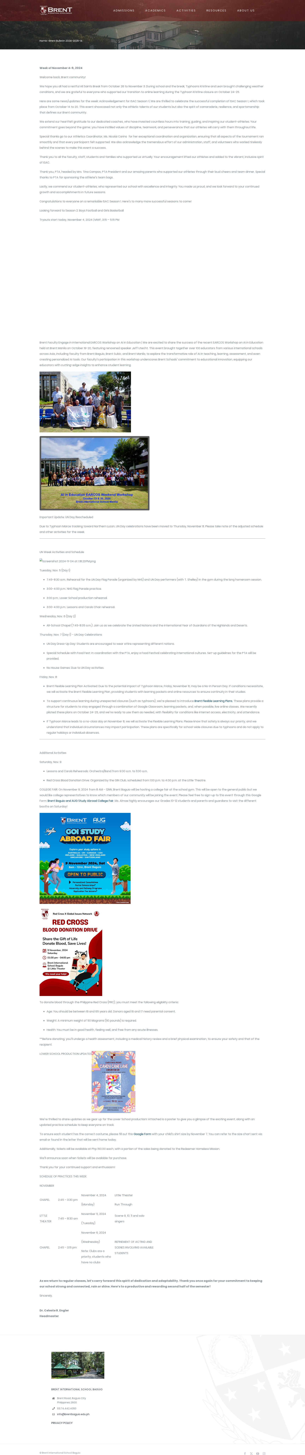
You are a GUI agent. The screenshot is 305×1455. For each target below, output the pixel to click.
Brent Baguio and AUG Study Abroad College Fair (80, 801)
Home (43, 41)
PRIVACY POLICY (62, 1423)
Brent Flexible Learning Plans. (214, 701)
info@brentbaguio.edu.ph (73, 1414)
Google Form (142, 1134)
